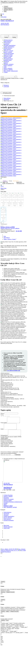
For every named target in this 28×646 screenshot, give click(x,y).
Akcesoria (6, 515)
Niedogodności (4, 435)
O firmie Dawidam (8, 495)
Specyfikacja (7, 237)
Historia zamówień (8, 526)
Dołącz (7, 611)
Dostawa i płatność (8, 9)
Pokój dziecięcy (7, 519)
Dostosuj (3, 592)
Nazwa (2, 413)
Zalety (2, 429)
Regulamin (6, 497)
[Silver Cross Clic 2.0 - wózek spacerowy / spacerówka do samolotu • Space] (14, 119)
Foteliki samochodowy (9, 516)
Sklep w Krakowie (8, 8)
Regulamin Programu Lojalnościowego (13, 501)
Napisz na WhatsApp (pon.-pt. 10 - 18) (10, 550)
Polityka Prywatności (9, 499)
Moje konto (6, 525)
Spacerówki (6, 513)
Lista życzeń (6, 528)
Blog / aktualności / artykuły (10, 507)
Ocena (2, 414)
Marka (5, 504)
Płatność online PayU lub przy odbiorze (10, 228)
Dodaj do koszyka (10, 592)
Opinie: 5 (5, 181)
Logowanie (6, 86)
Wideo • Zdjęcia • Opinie (10, 239)
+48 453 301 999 (13, 549)
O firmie (6, 6)
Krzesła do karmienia (9, 520)
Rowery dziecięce (8, 517)
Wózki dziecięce (7, 512)
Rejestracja (6, 85)
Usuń (7, 620)
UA (3, 14)
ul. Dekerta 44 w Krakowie (7, 2)
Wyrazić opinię (4, 438)
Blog (5, 11)
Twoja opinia (4, 422)
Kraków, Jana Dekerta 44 (7, 20)
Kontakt (5, 503)
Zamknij (3, 581)
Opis (5, 236)
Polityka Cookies (8, 500)
